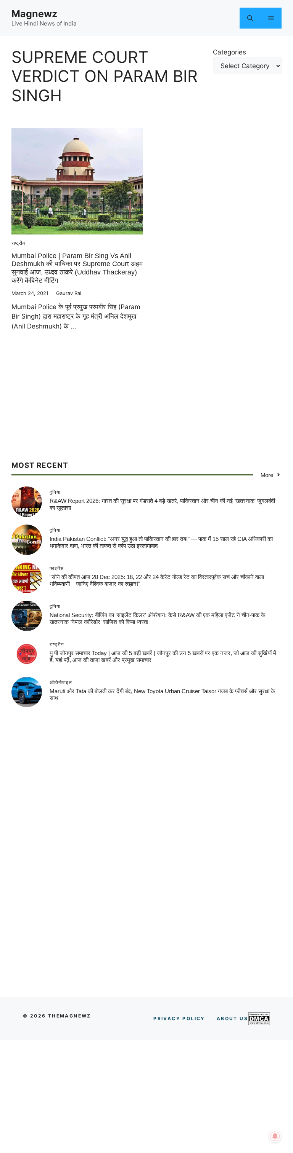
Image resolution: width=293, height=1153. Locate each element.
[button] (250, 18)
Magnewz (34, 13)
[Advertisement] (146, 407)
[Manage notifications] (275, 1136)
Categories (229, 52)
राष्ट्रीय (18, 243)
